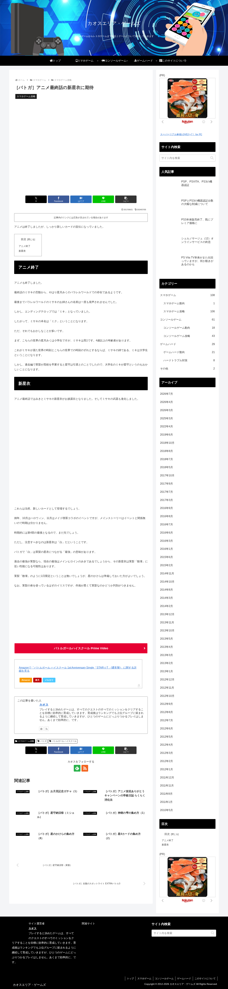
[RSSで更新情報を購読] (46, 729)
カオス (43, 704)
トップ (130, 978)
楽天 (37, 680)
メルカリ (49, 680)
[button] (126, 199)
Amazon (26, 680)
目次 (23, 239)
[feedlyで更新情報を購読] (41, 729)
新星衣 (22, 251)
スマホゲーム (144, 978)
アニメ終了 (24, 246)
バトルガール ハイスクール (64, 741)
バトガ (43, 741)
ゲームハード (184, 978)
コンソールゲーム (164, 978)
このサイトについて (205, 978)
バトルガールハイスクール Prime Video (81, 648)
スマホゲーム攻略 (26, 741)
